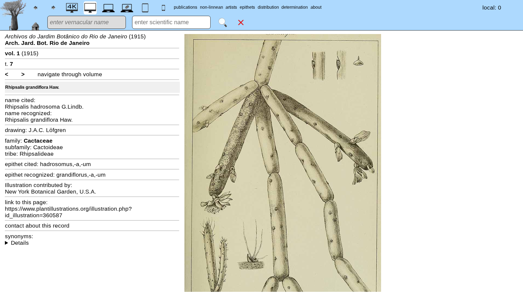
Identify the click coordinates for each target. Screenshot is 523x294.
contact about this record (37, 225)
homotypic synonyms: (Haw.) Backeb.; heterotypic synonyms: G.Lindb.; (92, 243)
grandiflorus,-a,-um (81, 174)
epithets (247, 7)
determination (294, 7)
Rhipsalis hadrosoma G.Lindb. (44, 106)
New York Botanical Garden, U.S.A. (50, 191)
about (316, 7)
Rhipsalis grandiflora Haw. (32, 87)
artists (231, 7)
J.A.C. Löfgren (47, 130)
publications (185, 7)
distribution (268, 7)
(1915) (75, 39)
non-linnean (211, 7)
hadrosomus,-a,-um (65, 164)
